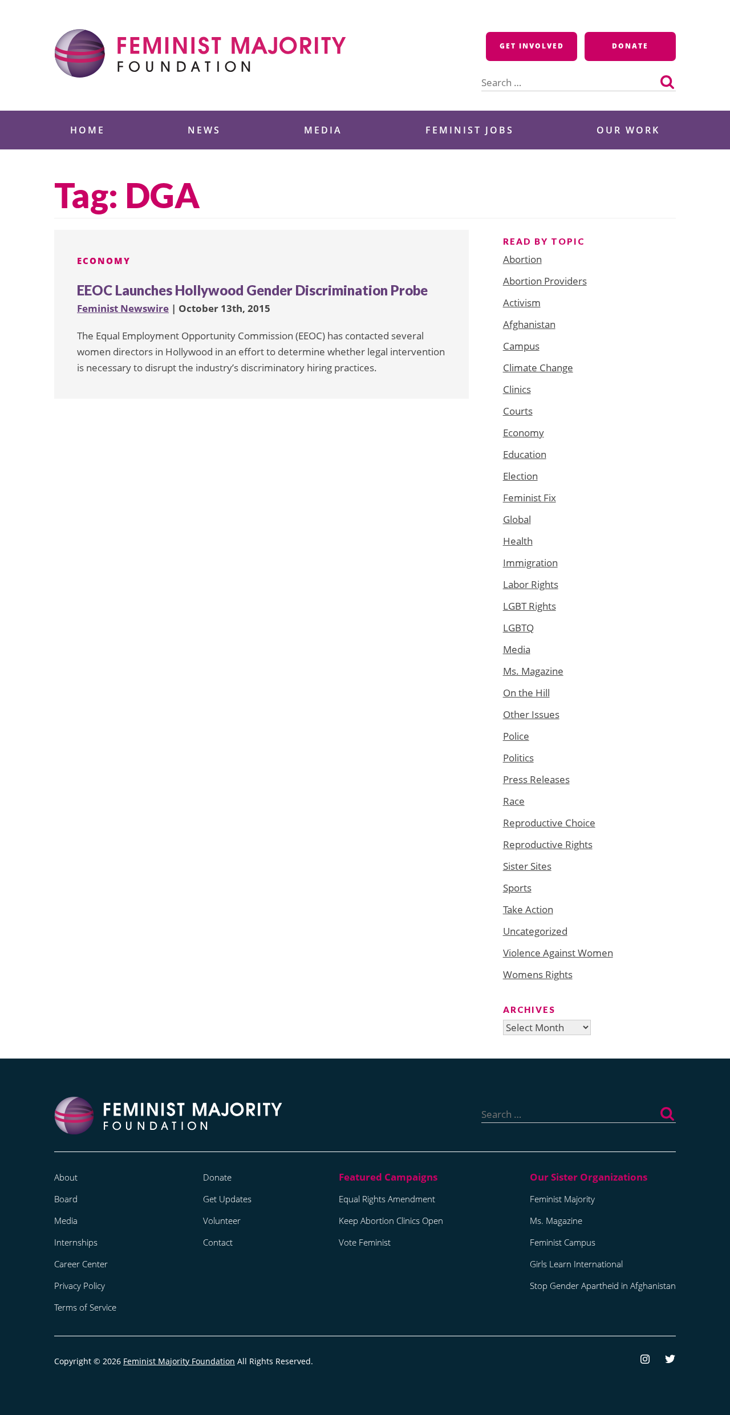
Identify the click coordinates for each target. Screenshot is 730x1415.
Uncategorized (535, 931)
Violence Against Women (558, 952)
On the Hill (526, 692)
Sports (517, 887)
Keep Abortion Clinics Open (391, 1220)
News (204, 130)
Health (518, 541)
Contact (218, 1242)
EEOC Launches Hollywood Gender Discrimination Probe (252, 290)
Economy (104, 260)
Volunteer (222, 1220)
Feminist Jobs (469, 130)
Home (87, 130)
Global (517, 519)
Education (524, 454)
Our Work (628, 130)
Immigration (530, 562)
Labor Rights (530, 584)
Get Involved (532, 46)
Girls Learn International (576, 1264)
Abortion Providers (545, 280)
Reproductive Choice (549, 822)
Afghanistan (529, 324)
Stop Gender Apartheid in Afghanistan (603, 1285)
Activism (522, 302)
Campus (521, 345)
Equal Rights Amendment (387, 1199)
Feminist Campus (562, 1242)
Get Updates (227, 1199)
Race (514, 801)
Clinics (517, 389)
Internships (76, 1242)
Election (520, 476)
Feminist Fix (529, 497)
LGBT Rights (529, 606)
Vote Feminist (365, 1242)
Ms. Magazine (533, 671)
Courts (518, 410)
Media (323, 130)
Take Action (528, 909)
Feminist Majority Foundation (179, 1361)
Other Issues (531, 714)
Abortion (522, 259)
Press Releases (536, 779)
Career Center (81, 1264)
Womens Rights (538, 974)
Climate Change (538, 367)
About (66, 1177)
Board (66, 1199)
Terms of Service (85, 1307)
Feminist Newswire (123, 308)
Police (516, 736)
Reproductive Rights (548, 844)
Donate (630, 46)
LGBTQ (518, 627)
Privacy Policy (79, 1285)
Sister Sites (527, 866)
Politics (518, 757)
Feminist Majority (562, 1199)
